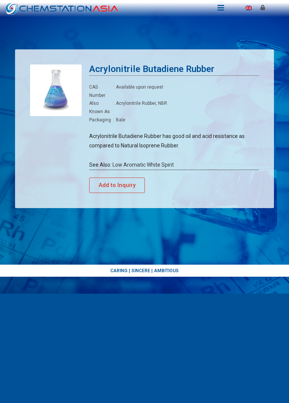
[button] (117, 185)
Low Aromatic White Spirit (143, 165)
